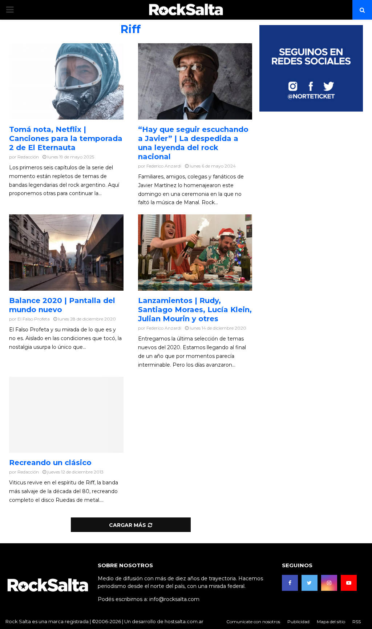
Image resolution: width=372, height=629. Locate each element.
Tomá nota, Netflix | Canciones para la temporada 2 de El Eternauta (65, 138)
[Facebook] (290, 583)
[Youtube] (349, 583)
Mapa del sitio (331, 621)
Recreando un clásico (50, 462)
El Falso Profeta (33, 319)
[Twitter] (310, 583)
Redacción (28, 157)
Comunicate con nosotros (253, 621)
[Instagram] (329, 583)
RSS (356, 621)
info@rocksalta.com (174, 599)
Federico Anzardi (163, 166)
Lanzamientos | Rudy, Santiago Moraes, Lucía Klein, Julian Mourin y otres (195, 309)
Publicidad (298, 621)
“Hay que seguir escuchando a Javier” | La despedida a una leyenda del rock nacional (193, 143)
